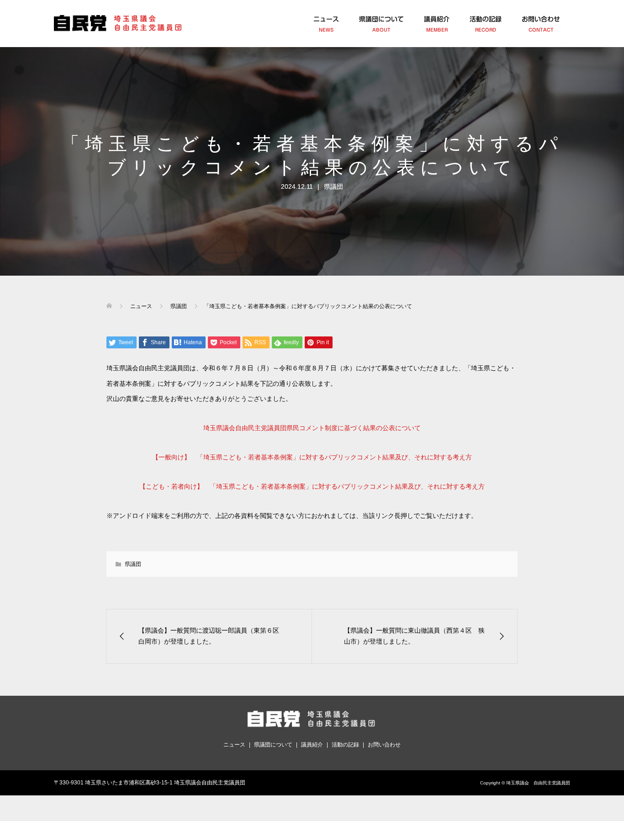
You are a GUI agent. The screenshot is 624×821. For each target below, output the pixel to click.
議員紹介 (436, 24)
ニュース (326, 24)
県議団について (381, 24)
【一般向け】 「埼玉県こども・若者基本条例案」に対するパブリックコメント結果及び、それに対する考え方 (312, 457)
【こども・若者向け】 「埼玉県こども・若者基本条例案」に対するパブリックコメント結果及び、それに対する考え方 (312, 486)
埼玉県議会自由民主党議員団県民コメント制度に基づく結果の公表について (312, 428)
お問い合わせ (541, 24)
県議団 (333, 186)
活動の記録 (486, 24)
